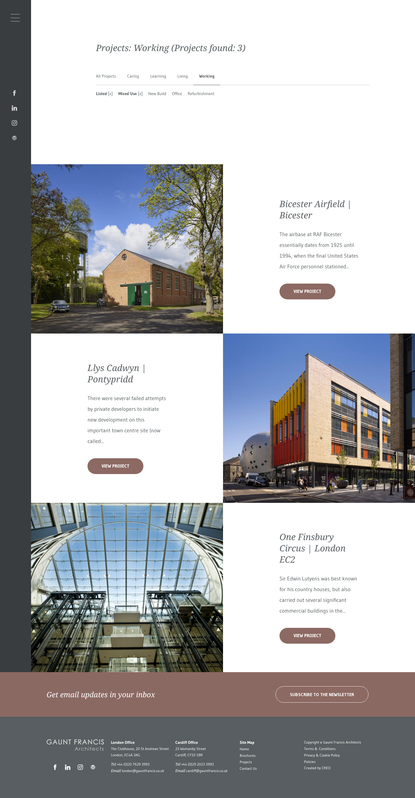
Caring (133, 76)
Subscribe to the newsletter (322, 694)
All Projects (106, 76)
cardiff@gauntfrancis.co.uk (207, 771)
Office (177, 93)
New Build (157, 93)
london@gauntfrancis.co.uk (143, 771)
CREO (326, 768)
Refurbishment (201, 93)
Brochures (247, 755)
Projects (246, 762)
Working (206, 76)
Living (182, 76)
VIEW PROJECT (307, 291)
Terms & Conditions (319, 749)
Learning (158, 76)
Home (244, 749)
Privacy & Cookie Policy (322, 755)
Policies (310, 762)
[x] (110, 93)
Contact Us (248, 768)
